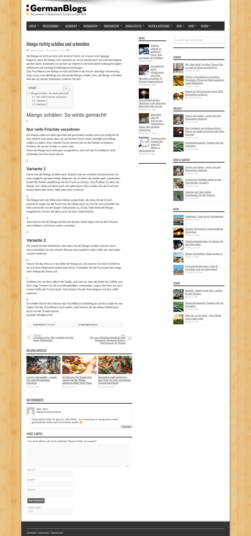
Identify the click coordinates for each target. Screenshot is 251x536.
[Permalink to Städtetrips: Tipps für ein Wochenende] (178, 224)
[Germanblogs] (56, 13)
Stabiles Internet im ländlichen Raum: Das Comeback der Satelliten (151, 51)
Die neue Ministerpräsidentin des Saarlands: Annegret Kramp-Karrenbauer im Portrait (108, 339)
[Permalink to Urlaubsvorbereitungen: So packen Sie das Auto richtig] (178, 249)
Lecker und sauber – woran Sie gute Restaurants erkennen (41, 380)
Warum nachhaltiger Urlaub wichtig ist (203, 254)
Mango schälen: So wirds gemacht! (50, 93)
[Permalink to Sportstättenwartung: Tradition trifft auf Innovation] (178, 151)
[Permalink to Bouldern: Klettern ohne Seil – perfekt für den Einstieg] (178, 298)
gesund (105, 56)
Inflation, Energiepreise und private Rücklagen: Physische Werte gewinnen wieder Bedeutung (204, 80)
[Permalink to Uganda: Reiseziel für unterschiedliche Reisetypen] (178, 237)
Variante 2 (42, 104)
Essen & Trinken (37, 50)
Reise (179, 26)
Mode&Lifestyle (134, 26)
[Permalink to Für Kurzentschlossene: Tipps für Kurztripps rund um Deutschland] (178, 274)
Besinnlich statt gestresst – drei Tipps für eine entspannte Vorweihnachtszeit (114, 380)
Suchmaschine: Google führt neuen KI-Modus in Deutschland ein (152, 144)
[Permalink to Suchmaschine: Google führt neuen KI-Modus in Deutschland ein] (144, 146)
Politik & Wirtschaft (159, 26)
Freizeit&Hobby (51, 26)
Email (30, 479)
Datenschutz (57, 532)
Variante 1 (42, 100)
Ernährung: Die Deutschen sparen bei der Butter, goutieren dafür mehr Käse (77, 380)
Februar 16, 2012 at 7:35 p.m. (49, 412)
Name (30, 469)
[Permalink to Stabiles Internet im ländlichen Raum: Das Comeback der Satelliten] (144, 53)
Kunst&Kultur (111, 26)
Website (31, 489)
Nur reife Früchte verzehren (52, 97)
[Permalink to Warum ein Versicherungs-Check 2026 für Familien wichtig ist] (178, 99)
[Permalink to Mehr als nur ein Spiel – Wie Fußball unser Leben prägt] (178, 323)
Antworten (126, 426)
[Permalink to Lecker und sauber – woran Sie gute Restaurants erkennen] (43, 373)
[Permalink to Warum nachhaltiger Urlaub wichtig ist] (178, 262)
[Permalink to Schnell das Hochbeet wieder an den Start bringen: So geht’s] (178, 187)
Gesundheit (71, 26)
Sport (191, 26)
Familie (32, 26)
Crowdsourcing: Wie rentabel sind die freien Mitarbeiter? (53, 338)
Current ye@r (34, 507)
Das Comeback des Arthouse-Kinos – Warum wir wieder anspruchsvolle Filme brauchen (204, 131)
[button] (65, 88)
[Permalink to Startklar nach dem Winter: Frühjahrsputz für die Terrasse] (178, 200)
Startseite (31, 532)
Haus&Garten (90, 26)
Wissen (204, 26)
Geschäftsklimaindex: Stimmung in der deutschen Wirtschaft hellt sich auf (152, 103)
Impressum (43, 532)
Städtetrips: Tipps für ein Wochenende (204, 216)
